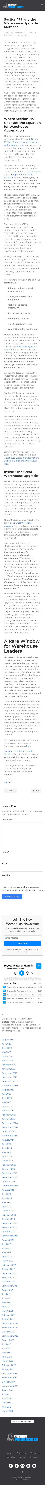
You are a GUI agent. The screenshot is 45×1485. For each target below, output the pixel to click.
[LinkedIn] (11, 906)
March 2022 (7, 1261)
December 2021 (9, 1273)
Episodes (34, 1453)
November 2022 (9, 1227)
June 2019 (6, 1398)
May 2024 (6, 1152)
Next (35, 791)
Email (5, 863)
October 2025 (8, 1081)
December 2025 (9, 1073)
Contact (34, 1457)
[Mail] (18, 906)
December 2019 (9, 1373)
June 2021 (6, 1298)
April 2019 (6, 1407)
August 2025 (8, 1090)
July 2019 (6, 1394)
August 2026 (8, 1040)
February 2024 (9, 1165)
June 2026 (7, 1048)
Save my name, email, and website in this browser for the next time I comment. (22, 888)
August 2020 (8, 1340)
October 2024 (8, 1131)
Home (9, 1453)
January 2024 (8, 1169)
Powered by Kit (22, 952)
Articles (7, 782)
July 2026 (6, 1044)
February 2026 (9, 1065)
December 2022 (9, 1223)
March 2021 (7, 1311)
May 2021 (6, 1302)
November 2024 (10, 1127)
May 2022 (6, 1252)
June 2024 (7, 1148)
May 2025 (6, 1102)
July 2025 (6, 1094)
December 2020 (10, 1323)
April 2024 (7, 1156)
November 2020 (10, 1327)
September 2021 (10, 1286)
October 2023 (8, 1181)
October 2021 (8, 1282)
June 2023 (7, 1198)
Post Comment (12, 896)
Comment (7, 820)
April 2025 (7, 1106)
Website (6, 875)
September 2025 (10, 1085)
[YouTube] (15, 906)
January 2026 (8, 1069)
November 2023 (9, 1177)
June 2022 (7, 1248)
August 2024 (8, 1140)
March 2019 (7, 1411)
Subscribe (22, 943)
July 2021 (6, 1294)
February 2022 (9, 1265)
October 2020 (8, 1332)
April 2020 (7, 1357)
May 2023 (6, 1202)
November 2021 (9, 1277)
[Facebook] (2, 906)
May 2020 (6, 1352)
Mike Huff (18, 33)
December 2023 (9, 1173)
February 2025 (9, 1115)
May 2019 (6, 1402)
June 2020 (7, 1348)
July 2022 (6, 1244)
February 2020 (9, 1365)
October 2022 (8, 1231)
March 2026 (7, 1060)
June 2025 (7, 1098)
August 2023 (8, 1190)
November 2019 (9, 1377)
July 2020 (6, 1344)
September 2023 (10, 1185)
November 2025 (9, 1077)
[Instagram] (8, 906)
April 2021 (6, 1307)
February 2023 (9, 1215)
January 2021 (8, 1319)
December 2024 (10, 1123)
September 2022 (10, 1236)
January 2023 (8, 1219)
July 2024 (6, 1144)
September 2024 (10, 1135)
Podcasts (21, 1453)
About (22, 1457)
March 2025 (7, 1110)
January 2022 (8, 1269)
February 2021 (8, 1315)
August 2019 (8, 1390)
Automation (23, 35)
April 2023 (7, 1206)
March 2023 (7, 1211)
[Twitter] (5, 906)
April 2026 (7, 1056)
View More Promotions (22, 1421)
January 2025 (8, 1119)
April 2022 (7, 1256)
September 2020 (10, 1336)
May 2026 (6, 1052)
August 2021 (8, 1290)
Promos (11, 1457)
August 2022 (8, 1240)
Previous (11, 791)
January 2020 (8, 1369)
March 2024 (7, 1160)
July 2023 (6, 1194)
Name (5, 852)
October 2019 (8, 1382)
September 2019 (10, 1386)
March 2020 (7, 1361)
